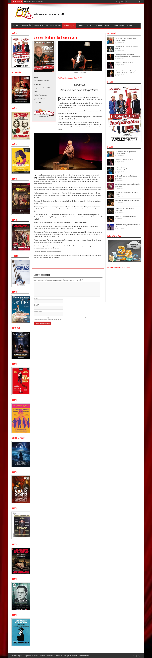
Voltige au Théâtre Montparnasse (125, 216)
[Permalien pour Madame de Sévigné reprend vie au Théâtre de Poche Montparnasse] (110, 173)
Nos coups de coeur (53, 25)
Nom (35, 298)
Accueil (15, 25)
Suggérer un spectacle (31, 656)
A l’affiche (37, 25)
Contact (130, 25)
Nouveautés (26, 25)
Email (36, 305)
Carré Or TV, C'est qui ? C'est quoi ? (66, 656)
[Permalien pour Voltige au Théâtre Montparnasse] (110, 222)
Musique (99, 25)
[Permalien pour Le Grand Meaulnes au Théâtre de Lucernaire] (110, 181)
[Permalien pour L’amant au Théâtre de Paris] (110, 68)
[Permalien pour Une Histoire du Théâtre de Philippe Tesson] (110, 52)
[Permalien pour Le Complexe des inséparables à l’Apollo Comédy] (110, 43)
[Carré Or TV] (44, 17)
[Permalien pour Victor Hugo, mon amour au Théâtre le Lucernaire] (110, 189)
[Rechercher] (139, 1)
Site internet (38, 311)
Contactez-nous (84, 656)
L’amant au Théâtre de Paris (32, 1)
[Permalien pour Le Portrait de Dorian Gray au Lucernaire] (110, 214)
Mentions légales (16, 656)
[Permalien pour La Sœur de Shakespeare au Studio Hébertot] (110, 197)
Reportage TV (119, 25)
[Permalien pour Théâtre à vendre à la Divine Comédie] (110, 205)
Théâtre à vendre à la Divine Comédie (127, 200)
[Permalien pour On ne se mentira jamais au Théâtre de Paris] (110, 230)
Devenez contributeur (46, 656)
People (80, 25)
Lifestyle (89, 25)
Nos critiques (69, 25)
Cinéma (107, 25)
